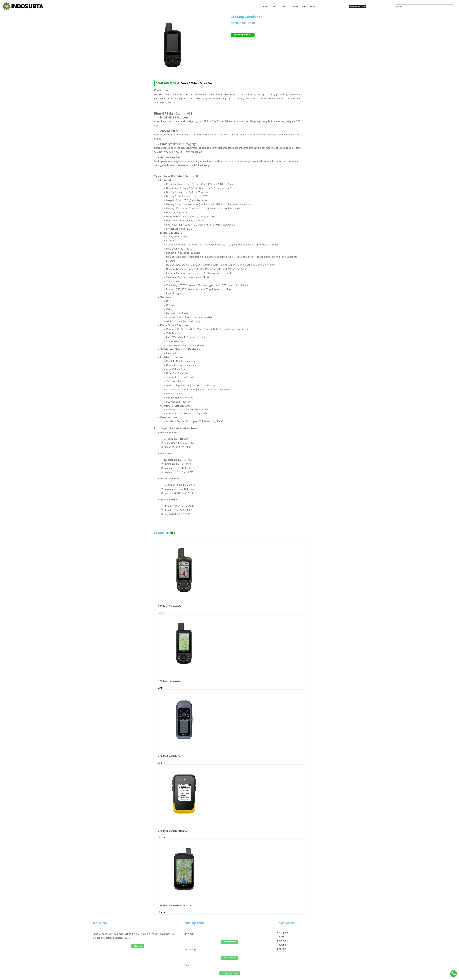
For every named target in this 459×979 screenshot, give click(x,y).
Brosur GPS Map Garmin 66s (196, 83)
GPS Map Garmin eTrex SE (172, 830)
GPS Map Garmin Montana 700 (175, 905)
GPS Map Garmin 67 (169, 681)
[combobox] (424, 6)
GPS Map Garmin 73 (169, 755)
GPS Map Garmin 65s (169, 606)
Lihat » (161, 613)
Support (312, 6)
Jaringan (295, 6)
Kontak (304, 6)
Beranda (264, 6)
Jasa (283, 6)
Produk (273, 6)
